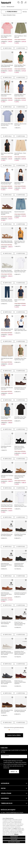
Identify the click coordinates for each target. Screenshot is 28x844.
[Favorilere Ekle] (12, 23)
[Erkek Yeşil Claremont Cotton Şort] (7, 87)
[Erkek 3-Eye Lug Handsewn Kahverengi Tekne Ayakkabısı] (20, 614)
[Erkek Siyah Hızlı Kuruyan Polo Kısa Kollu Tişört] (7, 321)
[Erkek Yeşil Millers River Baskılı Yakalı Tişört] (20, 57)
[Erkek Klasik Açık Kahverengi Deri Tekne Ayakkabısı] (7, 556)
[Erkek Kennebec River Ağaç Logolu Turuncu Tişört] (20, 233)
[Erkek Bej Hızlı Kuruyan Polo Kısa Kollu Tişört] (7, 174)
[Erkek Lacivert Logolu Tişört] (20, 292)
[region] (14, 829)
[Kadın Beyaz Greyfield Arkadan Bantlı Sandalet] (7, 262)
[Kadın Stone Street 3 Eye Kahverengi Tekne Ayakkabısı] (7, 702)
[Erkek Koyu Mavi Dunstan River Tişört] (20, 116)
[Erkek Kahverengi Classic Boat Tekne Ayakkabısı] (20, 585)
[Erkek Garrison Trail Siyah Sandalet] (7, 468)
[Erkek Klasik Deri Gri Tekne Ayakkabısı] (7, 614)
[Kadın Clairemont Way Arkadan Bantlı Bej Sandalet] (20, 468)
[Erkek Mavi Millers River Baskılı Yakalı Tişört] (20, 87)
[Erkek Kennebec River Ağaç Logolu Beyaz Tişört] (20, 321)
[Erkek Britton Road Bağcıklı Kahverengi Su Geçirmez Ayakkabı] (20, 644)
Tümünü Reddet (14, 839)
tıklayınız (16, 834)
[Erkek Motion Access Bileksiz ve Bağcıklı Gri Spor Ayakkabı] (7, 673)
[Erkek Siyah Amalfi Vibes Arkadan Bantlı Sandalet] (7, 497)
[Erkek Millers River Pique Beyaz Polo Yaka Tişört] (20, 262)
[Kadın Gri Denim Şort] (20, 204)
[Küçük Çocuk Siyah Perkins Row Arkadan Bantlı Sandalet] (20, 438)
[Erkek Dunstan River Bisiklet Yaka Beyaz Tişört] (20, 497)
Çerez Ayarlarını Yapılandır (14, 841)
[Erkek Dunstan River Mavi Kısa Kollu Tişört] (7, 116)
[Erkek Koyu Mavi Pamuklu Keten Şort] (7, 380)
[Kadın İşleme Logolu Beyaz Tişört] (20, 174)
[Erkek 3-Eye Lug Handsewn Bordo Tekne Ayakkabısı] (20, 673)
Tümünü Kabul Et (14, 836)
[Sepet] (22, 2)
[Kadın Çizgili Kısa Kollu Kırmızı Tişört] (7, 28)
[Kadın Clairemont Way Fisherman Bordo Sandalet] (7, 204)
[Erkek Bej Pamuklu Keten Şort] (7, 350)
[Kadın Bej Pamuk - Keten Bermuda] (20, 145)
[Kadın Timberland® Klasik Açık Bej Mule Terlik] (7, 57)
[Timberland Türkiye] (6, 3)
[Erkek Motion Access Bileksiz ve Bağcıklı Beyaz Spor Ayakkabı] (7, 644)
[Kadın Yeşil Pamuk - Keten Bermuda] (20, 28)
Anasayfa (3, 6)
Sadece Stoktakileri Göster (9, 15)
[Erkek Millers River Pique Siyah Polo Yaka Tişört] (20, 409)
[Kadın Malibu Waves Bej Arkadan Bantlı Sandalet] (7, 233)
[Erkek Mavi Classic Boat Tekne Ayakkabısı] (20, 526)
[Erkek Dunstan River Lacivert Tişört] (7, 409)
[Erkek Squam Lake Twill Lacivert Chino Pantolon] (7, 292)
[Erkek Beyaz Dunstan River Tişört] (7, 438)
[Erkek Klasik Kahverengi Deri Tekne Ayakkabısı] (20, 380)
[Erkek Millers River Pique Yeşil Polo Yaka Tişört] (20, 350)
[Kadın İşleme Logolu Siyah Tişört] (7, 145)
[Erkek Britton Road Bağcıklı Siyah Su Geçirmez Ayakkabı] (20, 556)
